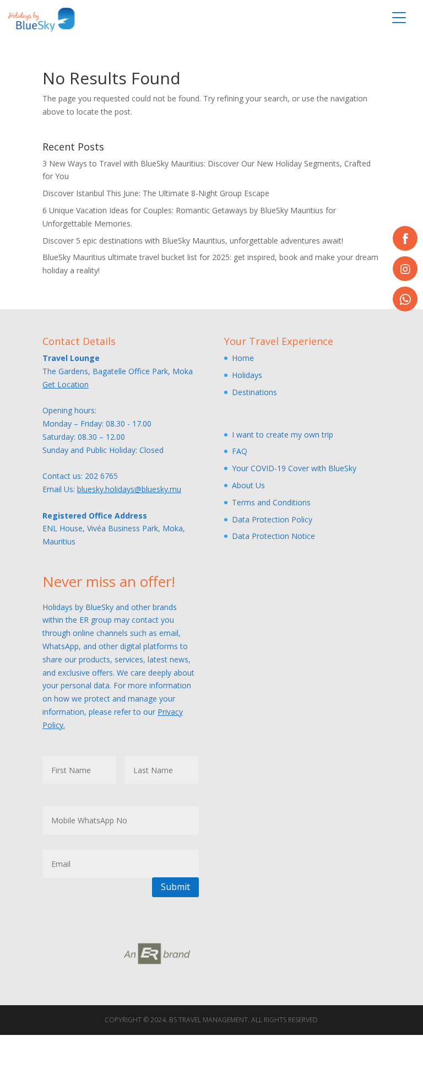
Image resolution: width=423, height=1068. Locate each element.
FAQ (239, 451)
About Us (248, 485)
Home (243, 358)
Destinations (254, 392)
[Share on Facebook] (405, 238)
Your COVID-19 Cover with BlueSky (294, 468)
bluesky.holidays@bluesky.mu (129, 489)
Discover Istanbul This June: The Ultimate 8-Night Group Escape (155, 193)
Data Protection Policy (272, 519)
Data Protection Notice (273, 536)
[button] (399, 17)
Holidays (247, 375)
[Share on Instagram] (405, 268)
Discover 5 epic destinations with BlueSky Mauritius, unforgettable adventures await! (192, 240)
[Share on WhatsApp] (405, 299)
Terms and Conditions (271, 502)
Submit (175, 887)
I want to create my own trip (282, 434)
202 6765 (101, 476)
